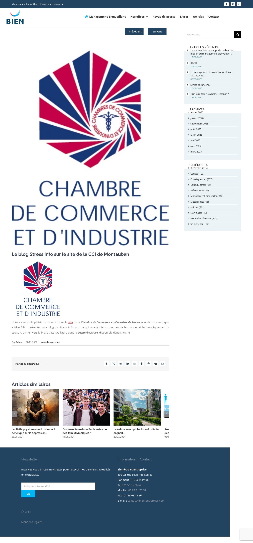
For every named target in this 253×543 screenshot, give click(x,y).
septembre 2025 (199, 123)
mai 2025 (195, 140)
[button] (14, 415)
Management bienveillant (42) (206, 196)
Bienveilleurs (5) (199, 168)
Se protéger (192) (199, 224)
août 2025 (195, 129)
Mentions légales (31, 524)
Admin (19, 342)
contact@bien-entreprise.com (146, 502)
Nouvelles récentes (50, 342)
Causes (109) (197, 173)
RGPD (193, 63)
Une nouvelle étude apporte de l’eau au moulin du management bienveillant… (212, 51)
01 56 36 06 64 (132, 487)
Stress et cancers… (200, 84)
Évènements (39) (199, 190)
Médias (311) (197, 207)
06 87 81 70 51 (137, 492)
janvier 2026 (197, 118)
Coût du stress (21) (200, 184)
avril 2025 (195, 146)
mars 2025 (196, 151)
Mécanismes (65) (199, 201)
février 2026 (196, 112)
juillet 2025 (196, 134)
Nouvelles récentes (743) (203, 218)
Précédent (135, 31)
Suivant (157, 31)
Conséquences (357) (201, 179)
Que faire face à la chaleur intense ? (209, 94)
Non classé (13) (198, 212)
